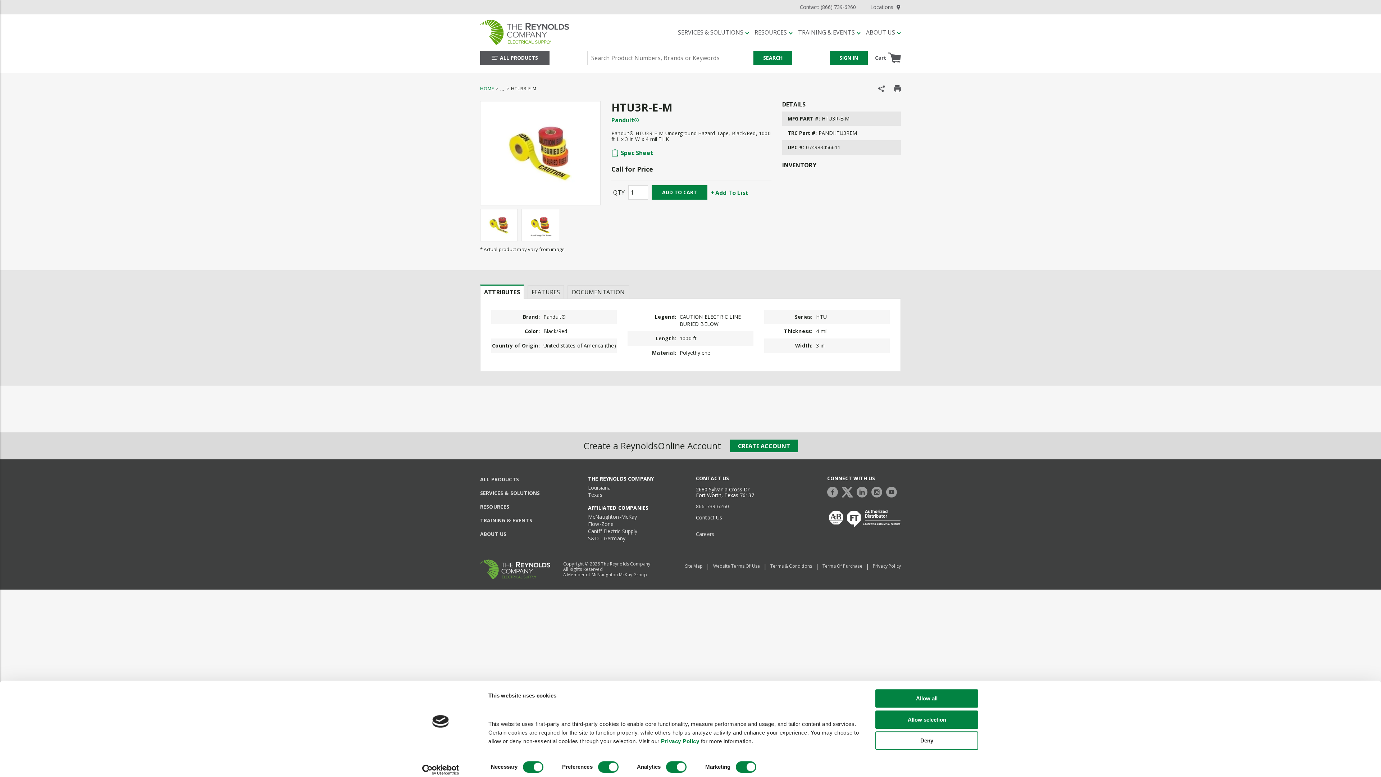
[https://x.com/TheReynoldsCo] (849, 491)
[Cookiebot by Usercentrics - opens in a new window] (440, 769)
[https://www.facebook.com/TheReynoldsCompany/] (834, 491)
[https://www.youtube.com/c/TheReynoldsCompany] (893, 491)
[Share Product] (881, 88)
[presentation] (502, 292)
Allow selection (927, 720)
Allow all (927, 698)
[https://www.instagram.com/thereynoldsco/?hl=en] (878, 491)
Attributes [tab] (502, 292)
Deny (926, 740)
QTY (619, 192)
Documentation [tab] (598, 292)
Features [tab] (546, 292)
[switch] (608, 767)
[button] (713, 32)
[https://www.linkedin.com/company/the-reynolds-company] (864, 491)
